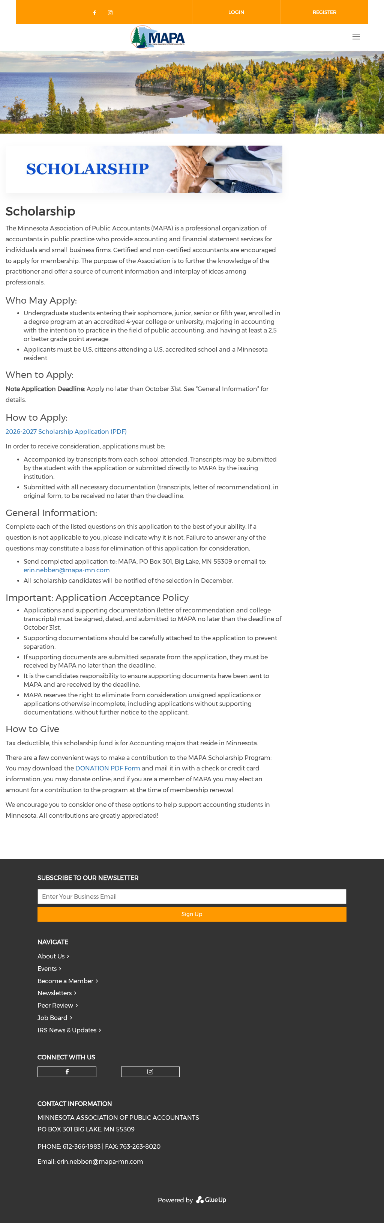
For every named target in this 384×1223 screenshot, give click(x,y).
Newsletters (55, 993)
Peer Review (55, 1005)
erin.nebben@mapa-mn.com (67, 570)
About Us (51, 956)
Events (47, 968)
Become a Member (65, 981)
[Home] (157, 37)
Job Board (53, 1017)
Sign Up (192, 914)
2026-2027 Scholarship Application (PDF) (66, 431)
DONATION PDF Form (107, 768)
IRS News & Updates (67, 1030)
